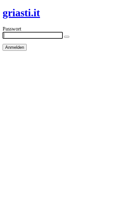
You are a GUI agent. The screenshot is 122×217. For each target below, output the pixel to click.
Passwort (12, 29)
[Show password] (66, 37)
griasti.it (21, 13)
